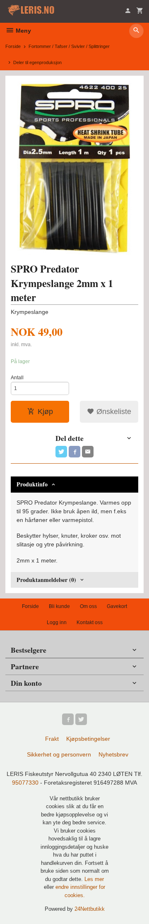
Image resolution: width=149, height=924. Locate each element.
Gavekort (117, 606)
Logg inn (57, 622)
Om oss (88, 606)
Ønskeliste (112, 411)
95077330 (25, 782)
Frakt (52, 738)
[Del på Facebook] (74, 451)
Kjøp (45, 411)
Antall (17, 378)
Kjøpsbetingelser (88, 738)
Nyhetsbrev (113, 754)
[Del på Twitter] (61, 451)
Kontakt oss (90, 622)
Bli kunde (59, 606)
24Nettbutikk (89, 909)
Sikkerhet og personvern (59, 754)
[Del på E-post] (88, 451)
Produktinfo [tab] (32, 484)
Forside (13, 46)
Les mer (94, 879)
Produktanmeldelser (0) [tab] (46, 579)
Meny (22, 30)
